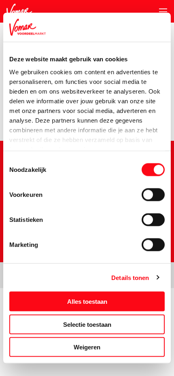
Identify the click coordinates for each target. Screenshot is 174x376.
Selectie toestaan (87, 324)
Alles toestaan (87, 301)
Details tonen (130, 277)
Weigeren (87, 347)
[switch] (153, 194)
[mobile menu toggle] (160, 12)
